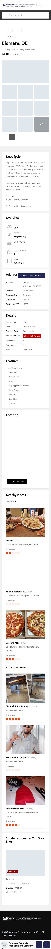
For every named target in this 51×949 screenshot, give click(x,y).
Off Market (28, 336)
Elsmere (26, 299)
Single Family (20, 236)
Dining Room (13, 377)
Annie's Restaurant (15, 591)
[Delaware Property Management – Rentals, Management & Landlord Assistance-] (21, 5)
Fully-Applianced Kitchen (18, 385)
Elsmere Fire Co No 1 (15, 808)
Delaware (27, 295)
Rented (37, 336)
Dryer (10, 381)
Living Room (13, 390)
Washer (11, 403)
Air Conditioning (15, 368)
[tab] (5, 137)
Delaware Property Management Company (21, 944)
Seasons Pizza (12, 643)
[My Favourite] (41, 5)
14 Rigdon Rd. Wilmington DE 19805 (19, 49)
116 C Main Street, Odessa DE (19, 883)
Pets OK (11, 394)
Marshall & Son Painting (17, 706)
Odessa (10, 879)
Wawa (9, 540)
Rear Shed (13, 399)
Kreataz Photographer (17, 757)
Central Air (13, 372)
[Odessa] (25, 863)
